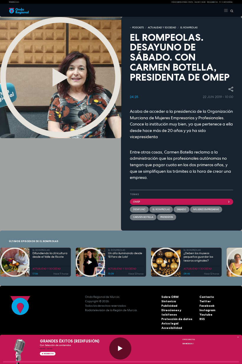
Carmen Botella (143, 217)
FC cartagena (226, 2)
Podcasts (138, 27)
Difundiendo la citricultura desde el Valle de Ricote (49, 255)
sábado (181, 209)
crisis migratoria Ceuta (182, 2)
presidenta (166, 217)
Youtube (206, 314)
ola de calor (200, 2)
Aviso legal (170, 323)
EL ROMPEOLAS (188, 27)
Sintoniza (168, 301)
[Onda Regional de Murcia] (19, 10)
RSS (202, 319)
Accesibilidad (171, 328)
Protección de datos (176, 319)
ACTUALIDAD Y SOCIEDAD (162, 27)
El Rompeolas (161, 209)
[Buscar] (230, 10)
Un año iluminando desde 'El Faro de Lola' (125, 255)
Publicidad (169, 306)
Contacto (207, 297)
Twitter (205, 301)
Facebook (207, 306)
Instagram (207, 310)
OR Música (187, 343)
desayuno (139, 209)
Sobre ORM (170, 297)
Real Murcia (212, 2)
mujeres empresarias (206, 209)
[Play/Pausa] (120, 348)
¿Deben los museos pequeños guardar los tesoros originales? (198, 257)
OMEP (136, 201)
